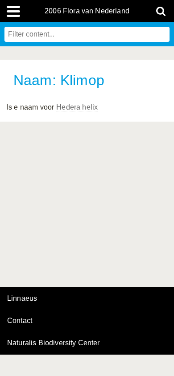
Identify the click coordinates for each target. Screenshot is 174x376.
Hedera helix (77, 107)
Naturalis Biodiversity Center (53, 343)
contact (19, 320)
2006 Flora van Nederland (87, 11)
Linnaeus (22, 298)
